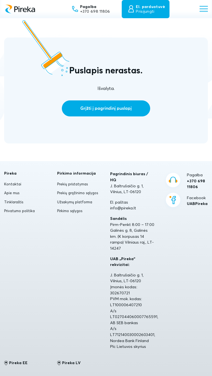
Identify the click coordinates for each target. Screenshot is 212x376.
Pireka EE (18, 362)
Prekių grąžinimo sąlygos (77, 193)
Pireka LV (71, 362)
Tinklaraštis (13, 202)
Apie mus (11, 193)
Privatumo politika (19, 211)
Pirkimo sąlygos (69, 211)
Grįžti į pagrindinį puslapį (106, 108)
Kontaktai (12, 184)
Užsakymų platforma (74, 202)
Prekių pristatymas (72, 184)
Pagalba (196, 180)
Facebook (197, 200)
